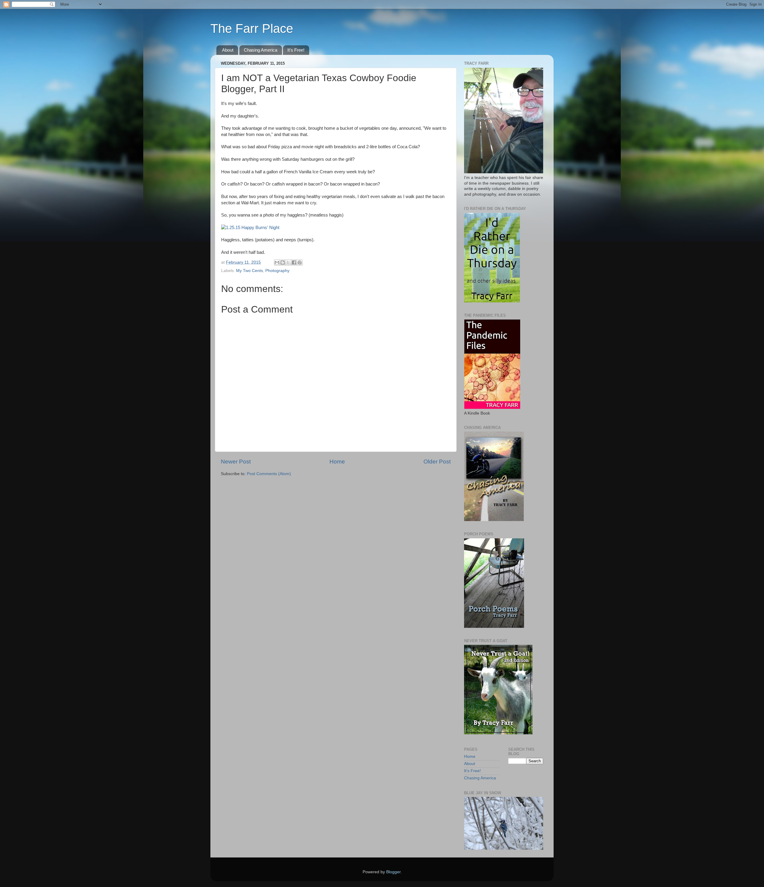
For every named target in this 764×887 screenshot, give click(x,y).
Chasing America (260, 49)
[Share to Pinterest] (300, 262)
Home (337, 461)
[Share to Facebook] (294, 262)
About (227, 49)
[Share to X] (288, 262)
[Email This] (277, 262)
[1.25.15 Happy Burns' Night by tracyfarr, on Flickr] (250, 227)
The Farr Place (251, 28)
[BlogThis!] (283, 262)
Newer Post (236, 461)
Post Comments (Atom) (269, 474)
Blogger (393, 872)
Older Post (437, 461)
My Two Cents (249, 270)
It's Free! (295, 49)
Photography (277, 270)
